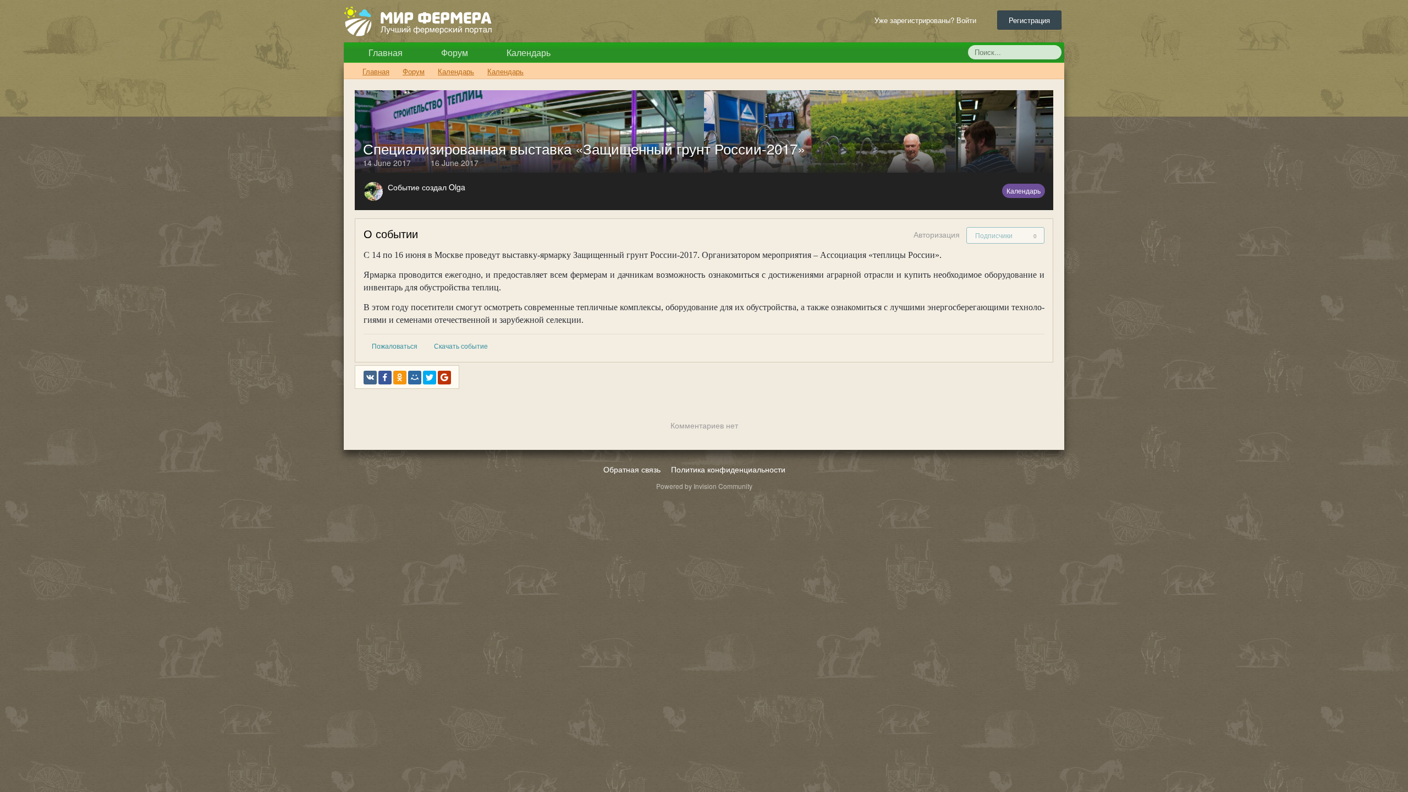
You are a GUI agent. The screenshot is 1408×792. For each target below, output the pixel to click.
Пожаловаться (394, 345)
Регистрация (1029, 20)
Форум (453, 52)
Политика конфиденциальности (728, 469)
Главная (384, 52)
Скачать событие (461, 345)
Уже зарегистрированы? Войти (928, 20)
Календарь (527, 52)
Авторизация (937, 234)
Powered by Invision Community (704, 486)
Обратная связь (632, 469)
